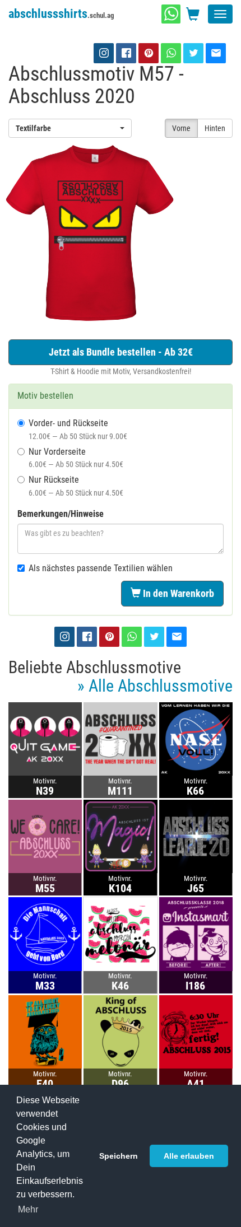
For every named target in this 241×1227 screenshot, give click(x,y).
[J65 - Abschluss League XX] (196, 836)
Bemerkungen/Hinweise (60, 513)
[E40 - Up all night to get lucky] (45, 1031)
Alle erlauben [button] (189, 1155)
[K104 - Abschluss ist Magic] (120, 836)
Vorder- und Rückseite (78, 429)
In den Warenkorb (177, 593)
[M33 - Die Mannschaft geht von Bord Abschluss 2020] (45, 933)
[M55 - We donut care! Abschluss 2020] (45, 836)
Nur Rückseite (76, 485)
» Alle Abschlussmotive (155, 686)
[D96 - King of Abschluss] (120, 1031)
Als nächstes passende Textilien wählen (101, 568)
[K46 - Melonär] (120, 933)
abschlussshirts (61, 14)
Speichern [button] (118, 1155)
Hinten (215, 128)
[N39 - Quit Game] (45, 738)
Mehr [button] (28, 1209)
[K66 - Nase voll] (196, 738)
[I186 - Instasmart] (196, 933)
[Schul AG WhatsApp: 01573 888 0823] (170, 14)
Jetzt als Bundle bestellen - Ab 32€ (121, 352)
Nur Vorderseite (76, 457)
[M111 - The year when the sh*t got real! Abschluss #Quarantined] (120, 738)
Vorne (181, 128)
